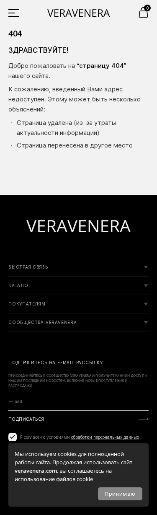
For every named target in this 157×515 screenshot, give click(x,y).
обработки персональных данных (105, 437)
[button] (143, 12)
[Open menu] (16, 13)
